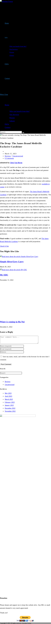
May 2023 (8, 393)
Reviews (8, 156)
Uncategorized (17, 156)
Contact (7, 127)
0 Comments (9, 158)
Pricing (12, 118)
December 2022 (10, 408)
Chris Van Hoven (16, 163)
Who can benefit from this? (19, 111)
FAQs (7, 124)
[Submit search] (23, 132)
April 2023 (8, 396)
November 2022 (10, 411)
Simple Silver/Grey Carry (12, 261)
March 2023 (9, 399)
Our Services (14, 114)
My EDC (4, 275)
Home (7, 105)
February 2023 (10, 402)
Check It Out (4, 246)
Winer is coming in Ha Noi (12, 322)
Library (12, 121)
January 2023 (9, 405)
